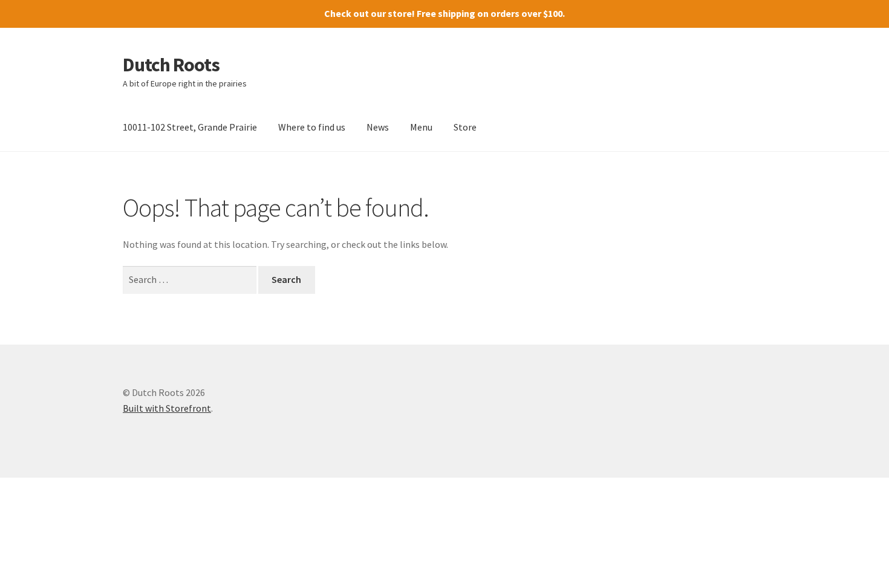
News (377, 127)
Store (465, 127)
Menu (421, 127)
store (400, 13)
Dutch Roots (171, 65)
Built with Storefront (167, 408)
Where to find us (311, 127)
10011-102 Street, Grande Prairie (190, 127)
